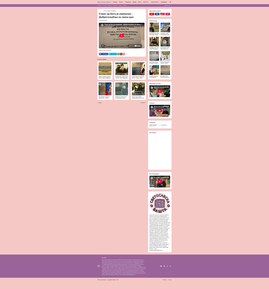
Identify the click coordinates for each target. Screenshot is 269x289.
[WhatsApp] (118, 54)
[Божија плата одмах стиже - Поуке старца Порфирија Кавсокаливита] (121, 68)
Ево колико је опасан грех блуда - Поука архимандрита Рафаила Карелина (154, 34)
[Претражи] (170, 2)
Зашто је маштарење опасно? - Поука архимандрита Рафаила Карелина (165, 62)
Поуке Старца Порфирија (110, 10)
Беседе (134, 2)
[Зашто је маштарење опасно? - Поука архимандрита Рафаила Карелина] (165, 56)
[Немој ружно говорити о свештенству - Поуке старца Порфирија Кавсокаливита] (105, 88)
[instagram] (162, 14)
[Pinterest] (121, 54)
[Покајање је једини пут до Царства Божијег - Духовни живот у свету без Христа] (154, 70)
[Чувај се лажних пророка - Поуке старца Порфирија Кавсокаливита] (105, 68)
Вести (139, 2)
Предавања (164, 2)
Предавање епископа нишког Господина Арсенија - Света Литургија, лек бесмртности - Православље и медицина (154, 48)
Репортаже (128, 2)
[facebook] (157, 14)
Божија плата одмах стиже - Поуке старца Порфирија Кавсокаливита (121, 77)
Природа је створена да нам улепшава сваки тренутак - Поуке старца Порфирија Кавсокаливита (121, 97)
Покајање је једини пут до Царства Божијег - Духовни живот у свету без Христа (153, 77)
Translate (154, 126)
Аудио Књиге (154, 2)
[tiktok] (167, 14)
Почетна (99, 5)
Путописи (145, 2)
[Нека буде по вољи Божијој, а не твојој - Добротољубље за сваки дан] (154, 56)
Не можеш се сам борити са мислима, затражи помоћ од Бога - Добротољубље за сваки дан (164, 77)
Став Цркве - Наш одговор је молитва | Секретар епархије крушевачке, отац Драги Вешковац (165, 34)
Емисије (115, 2)
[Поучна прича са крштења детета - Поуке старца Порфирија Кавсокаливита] (138, 68)
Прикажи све (110, 59)
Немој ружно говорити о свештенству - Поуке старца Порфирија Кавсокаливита (104, 97)
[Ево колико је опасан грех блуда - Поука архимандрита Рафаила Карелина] (154, 27)
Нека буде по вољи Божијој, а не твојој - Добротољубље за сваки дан (153, 62)
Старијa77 (143, 102)
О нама (104, 5)
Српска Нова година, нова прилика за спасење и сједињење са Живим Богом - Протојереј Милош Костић (165, 48)
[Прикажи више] (126, 54)
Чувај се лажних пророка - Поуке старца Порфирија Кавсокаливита (105, 77)
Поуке (120, 2)
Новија (100, 102)
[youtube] (151, 14)
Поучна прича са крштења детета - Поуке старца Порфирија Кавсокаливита (138, 77)
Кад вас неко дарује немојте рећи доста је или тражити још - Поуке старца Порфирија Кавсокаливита (138, 97)
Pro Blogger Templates (124, 279)
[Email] (124, 54)
